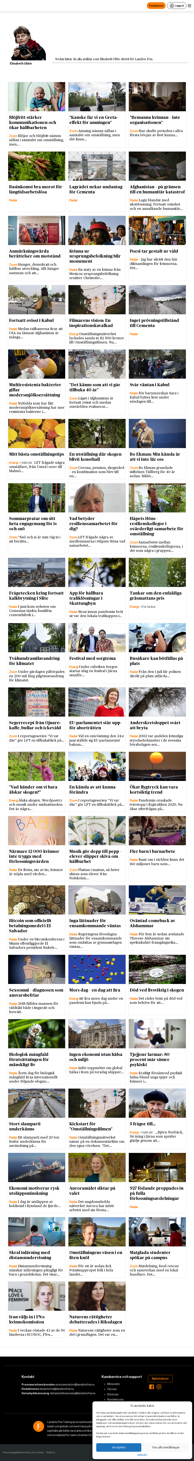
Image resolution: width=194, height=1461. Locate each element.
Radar (13, 200)
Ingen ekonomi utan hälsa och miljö (95, 1057)
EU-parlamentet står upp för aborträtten (94, 725)
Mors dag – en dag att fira (94, 990)
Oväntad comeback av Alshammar (152, 923)
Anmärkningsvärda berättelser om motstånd (35, 253)
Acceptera (118, 1447)
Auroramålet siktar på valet (92, 1191)
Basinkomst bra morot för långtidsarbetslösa (35, 189)
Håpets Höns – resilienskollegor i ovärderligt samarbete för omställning (156, 526)
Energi (74, 334)
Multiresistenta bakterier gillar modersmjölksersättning (35, 390)
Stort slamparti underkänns (25, 1126)
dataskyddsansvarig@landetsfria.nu (72, 1393)
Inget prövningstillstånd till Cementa (154, 323)
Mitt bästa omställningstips (36, 454)
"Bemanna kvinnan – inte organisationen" (155, 120)
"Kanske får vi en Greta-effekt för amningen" (93, 120)
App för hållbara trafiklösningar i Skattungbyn (86, 598)
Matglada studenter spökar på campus (150, 1255)
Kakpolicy (142, 1455)
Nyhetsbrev (160, 1378)
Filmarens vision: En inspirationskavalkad (91, 323)
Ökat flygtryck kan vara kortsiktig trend (154, 789)
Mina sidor (113, 1383)
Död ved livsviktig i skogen (157, 990)
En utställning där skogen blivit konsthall (95, 457)
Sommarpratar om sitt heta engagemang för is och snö (33, 524)
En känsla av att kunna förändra (92, 789)
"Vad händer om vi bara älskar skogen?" (33, 789)
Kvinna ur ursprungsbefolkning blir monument (95, 256)
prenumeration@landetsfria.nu (75, 1384)
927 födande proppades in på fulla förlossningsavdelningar (156, 1193)
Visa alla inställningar (166, 1447)
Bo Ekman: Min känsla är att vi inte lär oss (155, 457)
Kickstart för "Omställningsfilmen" (91, 1126)
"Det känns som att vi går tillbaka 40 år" (94, 387)
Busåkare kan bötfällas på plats (156, 661)
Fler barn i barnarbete (152, 851)
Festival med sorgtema (92, 658)
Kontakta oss (115, 1399)
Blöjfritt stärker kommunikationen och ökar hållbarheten (32, 122)
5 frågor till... (142, 1124)
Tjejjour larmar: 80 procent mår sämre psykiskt (150, 1059)
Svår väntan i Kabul (149, 385)
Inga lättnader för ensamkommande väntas (95, 923)
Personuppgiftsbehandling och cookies (23, 1452)
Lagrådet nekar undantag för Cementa (95, 189)
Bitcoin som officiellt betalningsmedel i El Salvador (30, 926)
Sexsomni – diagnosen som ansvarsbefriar (36, 992)
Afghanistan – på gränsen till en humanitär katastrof (157, 189)
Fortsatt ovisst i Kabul (31, 320)
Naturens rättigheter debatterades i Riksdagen (95, 1319)
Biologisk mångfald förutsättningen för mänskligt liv (29, 1059)
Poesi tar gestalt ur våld (154, 251)
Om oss (112, 1389)
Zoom (13, 136)
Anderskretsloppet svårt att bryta (155, 725)
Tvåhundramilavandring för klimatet (34, 661)
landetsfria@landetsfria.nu (57, 1388)
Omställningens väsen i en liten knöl (95, 1255)
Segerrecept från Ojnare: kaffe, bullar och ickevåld (35, 725)
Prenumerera (156, 5)
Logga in (179, 5)
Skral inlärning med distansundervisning (30, 1255)
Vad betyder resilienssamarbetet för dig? (93, 524)
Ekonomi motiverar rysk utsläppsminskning (34, 1191)
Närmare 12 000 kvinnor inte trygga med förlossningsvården (34, 856)
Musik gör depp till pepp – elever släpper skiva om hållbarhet (95, 856)
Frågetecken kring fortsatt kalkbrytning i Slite (36, 595)
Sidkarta (50, 1452)
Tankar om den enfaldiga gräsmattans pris (156, 595)
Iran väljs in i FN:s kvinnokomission (27, 1319)
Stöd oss (113, 1394)
